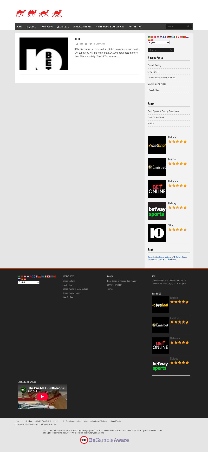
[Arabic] (149, 37)
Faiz (81, 44)
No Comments (99, 44)
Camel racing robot (157, 84)
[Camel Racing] (39, 19)
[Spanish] (149, 39)
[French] (166, 37)
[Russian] (187, 37)
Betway (172, 203)
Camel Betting (154, 65)
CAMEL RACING (156, 117)
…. (118, 56)
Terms (151, 123)
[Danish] (155, 37)
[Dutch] (158, 37)
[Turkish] (152, 39)
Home (17, 421)
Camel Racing (34, 424)
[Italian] (175, 37)
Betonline (173, 181)
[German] (169, 37)
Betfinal (172, 137)
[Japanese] (178, 37)
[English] (161, 37)
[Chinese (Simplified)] (152, 37)
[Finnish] (163, 37)
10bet (78, 39)
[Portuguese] (184, 37)
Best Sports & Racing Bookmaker (164, 111)
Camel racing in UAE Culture (161, 77)
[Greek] (172, 37)
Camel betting (153, 257)
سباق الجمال (153, 90)
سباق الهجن (153, 71)
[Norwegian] (181, 37)
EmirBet (172, 159)
